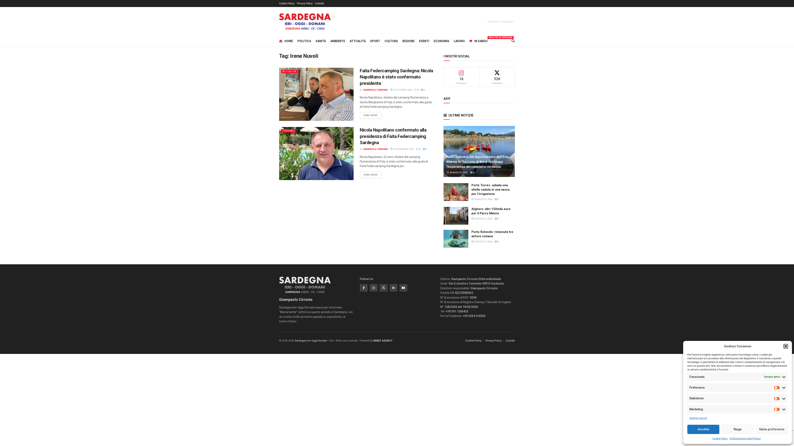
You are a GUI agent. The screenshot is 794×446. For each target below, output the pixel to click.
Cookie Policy (720, 438)
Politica (304, 41)
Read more (372, 115)
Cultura (391, 41)
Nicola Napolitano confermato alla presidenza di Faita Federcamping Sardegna (393, 136)
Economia (441, 41)
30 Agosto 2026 (458, 172)
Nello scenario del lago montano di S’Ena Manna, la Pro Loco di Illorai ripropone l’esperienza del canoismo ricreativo (477, 162)
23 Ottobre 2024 (402, 90)
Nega (737, 429)
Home (289, 41)
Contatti (319, 3)
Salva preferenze (771, 429)
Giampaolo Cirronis (375, 90)
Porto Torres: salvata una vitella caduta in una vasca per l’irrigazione (490, 189)
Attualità (358, 41)
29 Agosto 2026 (483, 241)
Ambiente (337, 41)
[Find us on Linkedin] (393, 288)
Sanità (321, 41)
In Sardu (481, 40)
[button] (786, 346)
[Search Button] (513, 41)
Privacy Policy (305, 3)
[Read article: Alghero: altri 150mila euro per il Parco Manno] (456, 216)
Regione (408, 41)
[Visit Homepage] (305, 21)
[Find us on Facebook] (364, 288)
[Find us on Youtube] (403, 288)
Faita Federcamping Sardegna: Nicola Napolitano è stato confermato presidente (396, 77)
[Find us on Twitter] (383, 288)
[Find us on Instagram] (374, 288)
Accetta (703, 429)
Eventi (424, 41)
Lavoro (459, 41)
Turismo (288, 130)
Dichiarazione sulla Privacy (745, 438)
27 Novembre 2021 (403, 149)
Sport (375, 41)
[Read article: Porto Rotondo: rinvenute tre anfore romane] (456, 239)
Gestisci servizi (698, 418)
